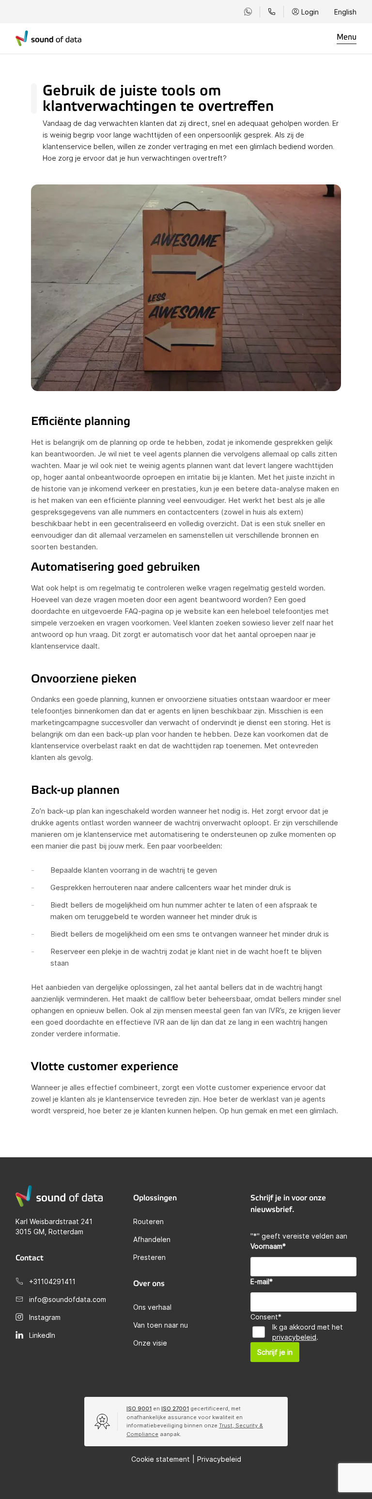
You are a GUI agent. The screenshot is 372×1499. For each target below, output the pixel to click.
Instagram (45, 1317)
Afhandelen (151, 1239)
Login (310, 12)
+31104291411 (52, 1281)
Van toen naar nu (160, 1325)
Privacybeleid (219, 1459)
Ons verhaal (152, 1307)
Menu (346, 37)
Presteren (149, 1257)
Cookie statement (160, 1459)
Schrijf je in (275, 1352)
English (345, 12)
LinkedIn (42, 1335)
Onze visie (150, 1343)
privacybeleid (294, 1337)
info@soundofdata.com (67, 1299)
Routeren (148, 1221)
